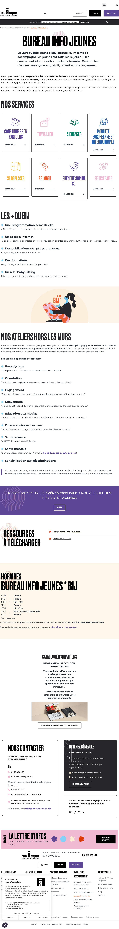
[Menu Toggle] (45, 13)
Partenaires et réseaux (59, 917)
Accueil (3, 28)
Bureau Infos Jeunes (82, 896)
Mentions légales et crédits (77, 924)
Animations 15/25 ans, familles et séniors (82, 883)
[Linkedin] (91, 855)
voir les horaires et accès (37, 808)
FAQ (100, 892)
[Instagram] (70, 812)
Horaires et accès (105, 884)
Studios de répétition (58, 895)
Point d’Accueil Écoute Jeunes (83, 901)
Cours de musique (57, 888)
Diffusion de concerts (58, 878)
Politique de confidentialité (51, 924)
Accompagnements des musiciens (59, 883)
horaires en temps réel (64, 627)
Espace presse (77, 917)
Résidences (54, 892)
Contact (101, 895)
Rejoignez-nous (92, 917)
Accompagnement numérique (81, 907)
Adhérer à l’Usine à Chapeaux (105, 879)
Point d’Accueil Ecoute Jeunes (59, 453)
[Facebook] (83, 855)
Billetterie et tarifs (105, 888)
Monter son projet (81, 888)
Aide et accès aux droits (18, 28)
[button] (104, 5)
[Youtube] (95, 855)
